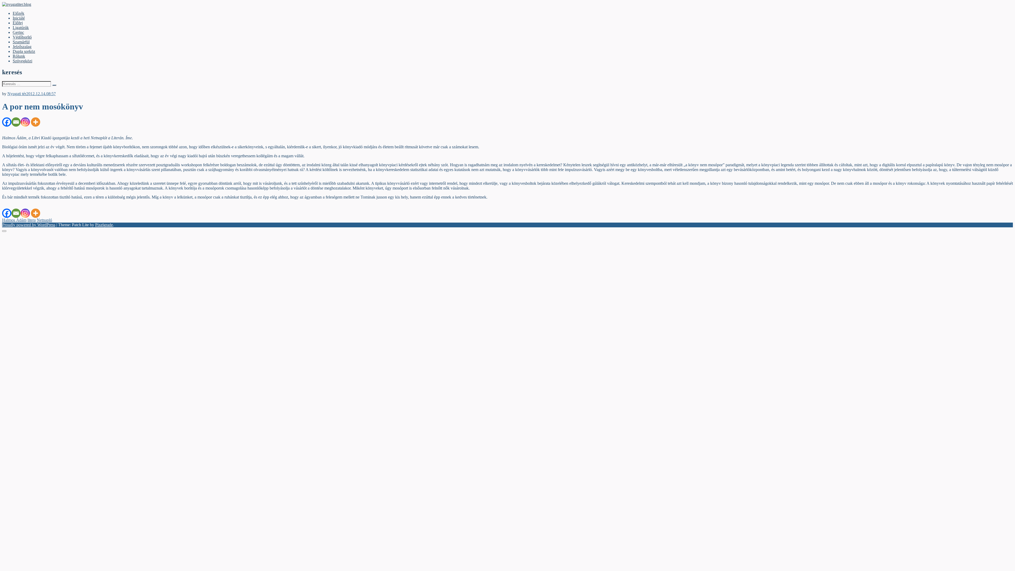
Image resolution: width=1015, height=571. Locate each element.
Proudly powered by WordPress (28, 225)
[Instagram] (25, 122)
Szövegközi (22, 61)
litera (31, 220)
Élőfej (18, 23)
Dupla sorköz (24, 51)
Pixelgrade (104, 225)
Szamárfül (21, 42)
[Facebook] (6, 122)
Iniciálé (19, 18)
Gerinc (18, 32)
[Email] (16, 122)
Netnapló (44, 220)
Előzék (18, 13)
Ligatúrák (21, 27)
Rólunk (19, 56)
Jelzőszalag (22, 46)
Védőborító (22, 37)
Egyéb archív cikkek (19, 89)
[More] (35, 122)
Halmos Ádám (14, 220)
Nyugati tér (16, 93)
